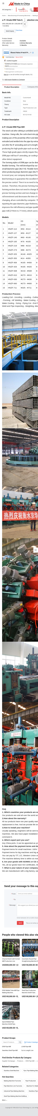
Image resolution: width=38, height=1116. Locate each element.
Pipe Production (30, 1081)
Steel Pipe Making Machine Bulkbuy (15, 1096)
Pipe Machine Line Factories (13, 1086)
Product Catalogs (32, 1042)
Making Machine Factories (12, 1081)
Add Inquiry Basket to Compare (14, 80)
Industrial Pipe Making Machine (14, 1091)
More (4, 1100)
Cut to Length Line (27, 1050)
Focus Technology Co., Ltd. (27, 1107)
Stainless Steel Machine (11, 1070)
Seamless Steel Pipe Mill (10, 1050)
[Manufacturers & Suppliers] (19, 4)
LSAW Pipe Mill (26, 1046)
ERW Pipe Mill (6, 1046)
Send (20, 923)
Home (4, 15)
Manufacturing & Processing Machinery (19, 15)
